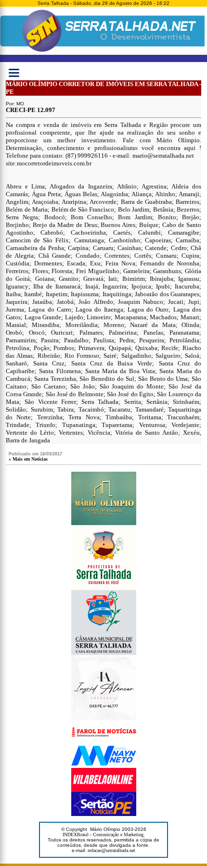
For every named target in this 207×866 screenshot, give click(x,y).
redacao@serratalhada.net (111, 850)
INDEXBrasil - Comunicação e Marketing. (104, 834)
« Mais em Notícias (28, 459)
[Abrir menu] (14, 72)
